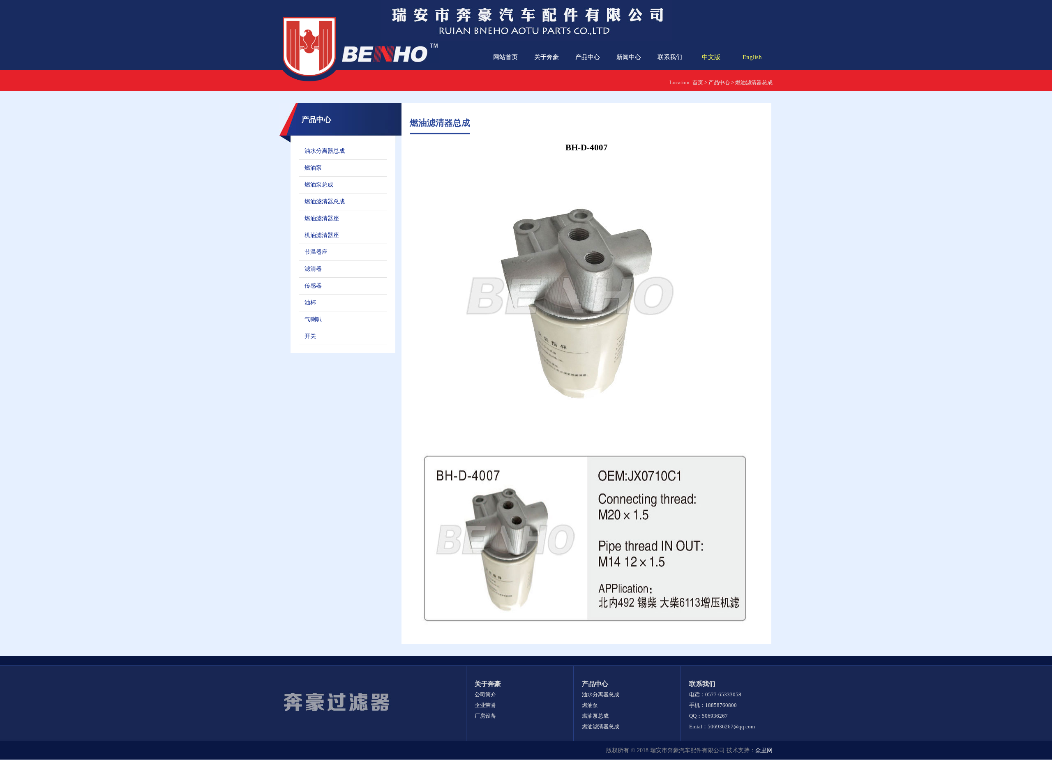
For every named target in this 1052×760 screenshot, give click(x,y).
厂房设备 (485, 716)
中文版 (711, 57)
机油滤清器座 (322, 235)
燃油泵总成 (319, 185)
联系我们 (670, 57)
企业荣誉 (485, 705)
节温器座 (316, 252)
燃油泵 (313, 168)
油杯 (310, 302)
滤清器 (313, 269)
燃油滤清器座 (322, 218)
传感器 (313, 286)
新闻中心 (628, 57)
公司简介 (485, 694)
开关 (310, 336)
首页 (697, 82)
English (752, 57)
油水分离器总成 (325, 151)
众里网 (764, 750)
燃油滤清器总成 (754, 82)
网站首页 (505, 57)
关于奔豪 (546, 57)
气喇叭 (313, 319)
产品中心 (587, 57)
